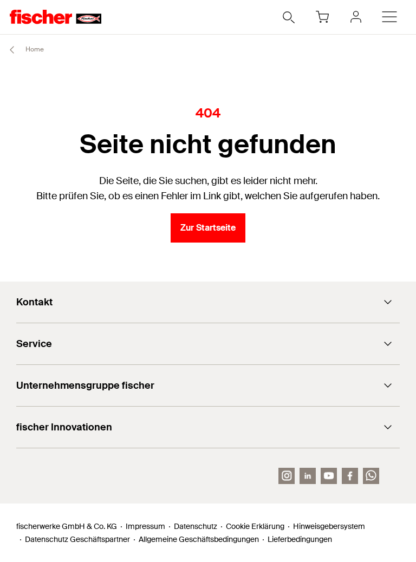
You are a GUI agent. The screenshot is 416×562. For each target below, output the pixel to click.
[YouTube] (329, 476)
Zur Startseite (208, 227)
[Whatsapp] (371, 476)
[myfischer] (355, 16)
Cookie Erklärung (255, 526)
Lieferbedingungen (300, 539)
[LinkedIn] (308, 476)
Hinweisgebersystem (329, 526)
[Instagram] (286, 476)
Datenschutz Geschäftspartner (77, 539)
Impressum (145, 526)
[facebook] (350, 476)
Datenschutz (195, 526)
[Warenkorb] (322, 16)
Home (34, 49)
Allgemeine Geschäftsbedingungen (199, 539)
